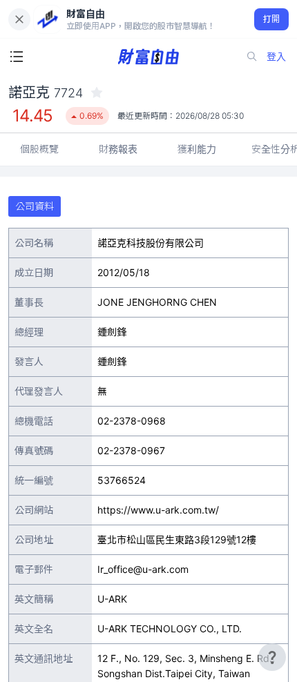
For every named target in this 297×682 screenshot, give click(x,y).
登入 (276, 56)
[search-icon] (252, 56)
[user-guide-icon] (272, 657)
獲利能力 (197, 149)
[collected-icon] (97, 92)
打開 (271, 19)
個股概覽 (39, 149)
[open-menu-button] (16, 56)
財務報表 (118, 149)
